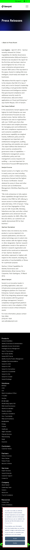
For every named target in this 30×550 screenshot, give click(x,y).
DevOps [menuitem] (4, 398)
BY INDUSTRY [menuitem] (5, 421)
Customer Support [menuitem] (7, 476)
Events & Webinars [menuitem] (7, 505)
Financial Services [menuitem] (7, 434)
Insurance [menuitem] (4, 442)
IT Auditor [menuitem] (4, 396)
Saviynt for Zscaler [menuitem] (7, 377)
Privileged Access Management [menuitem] (11, 348)
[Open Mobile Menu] (27, 6)
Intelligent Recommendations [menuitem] (10, 361)
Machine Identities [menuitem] (7, 411)
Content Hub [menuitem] (5, 502)
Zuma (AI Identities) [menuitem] (7, 341)
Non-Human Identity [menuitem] (7, 354)
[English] (25, 1)
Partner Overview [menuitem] (7, 456)
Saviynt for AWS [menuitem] (6, 364)
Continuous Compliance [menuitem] (8, 414)
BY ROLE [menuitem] (4, 385)
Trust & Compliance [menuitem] (7, 495)
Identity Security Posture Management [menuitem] (12, 359)
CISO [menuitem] (3, 388)
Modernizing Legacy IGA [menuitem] (8, 403)
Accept (15, 538)
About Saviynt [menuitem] (5, 485)
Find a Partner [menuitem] (6, 458)
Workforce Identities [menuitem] (7, 408)
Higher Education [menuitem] (6, 431)
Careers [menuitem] (4, 490)
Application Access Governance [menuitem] (11, 346)
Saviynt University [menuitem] (7, 473)
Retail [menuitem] (3, 439)
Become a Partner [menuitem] (7, 463)
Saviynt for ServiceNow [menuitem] (8, 369)
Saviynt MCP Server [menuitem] (7, 356)
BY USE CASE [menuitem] (5, 401)
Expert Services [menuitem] (6, 471)
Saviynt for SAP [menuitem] (6, 366)
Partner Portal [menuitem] (6, 461)
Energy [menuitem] (4, 424)
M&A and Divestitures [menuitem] (8, 419)
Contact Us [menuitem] (5, 478)
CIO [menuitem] (3, 391)
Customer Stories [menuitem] (7, 449)
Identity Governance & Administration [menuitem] (12, 343)
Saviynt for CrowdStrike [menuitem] (8, 371)
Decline (15, 543)
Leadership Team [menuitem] (6, 487)
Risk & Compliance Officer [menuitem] (9, 393)
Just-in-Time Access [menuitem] (7, 351)
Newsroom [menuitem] (5, 492)
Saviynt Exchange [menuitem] (7, 379)
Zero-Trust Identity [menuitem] (7, 416)
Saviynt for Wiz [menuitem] (6, 374)
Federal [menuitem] (4, 426)
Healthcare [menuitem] (5, 429)
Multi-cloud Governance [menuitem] (8, 406)
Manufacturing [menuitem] (6, 437)
